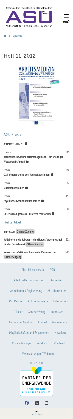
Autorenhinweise (38, 301)
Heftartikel (12, 222)
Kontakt (42, 322)
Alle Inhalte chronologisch (29, 280)
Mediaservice (59, 322)
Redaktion (42, 343)
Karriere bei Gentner (21, 322)
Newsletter (61, 332)
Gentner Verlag (36, 312)
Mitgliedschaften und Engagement (29, 332)
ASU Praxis (12, 134)
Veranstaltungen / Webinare (38, 353)
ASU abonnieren (56, 291)
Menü (66, 22)
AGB (52, 269)
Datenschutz (60, 301)
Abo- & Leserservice (33, 269)
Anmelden (56, 280)
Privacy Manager (21, 343)
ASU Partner (16, 301)
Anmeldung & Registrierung (26, 291)
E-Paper (18, 312)
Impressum (57, 312)
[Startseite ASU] (29, 17)
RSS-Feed (59, 343)
